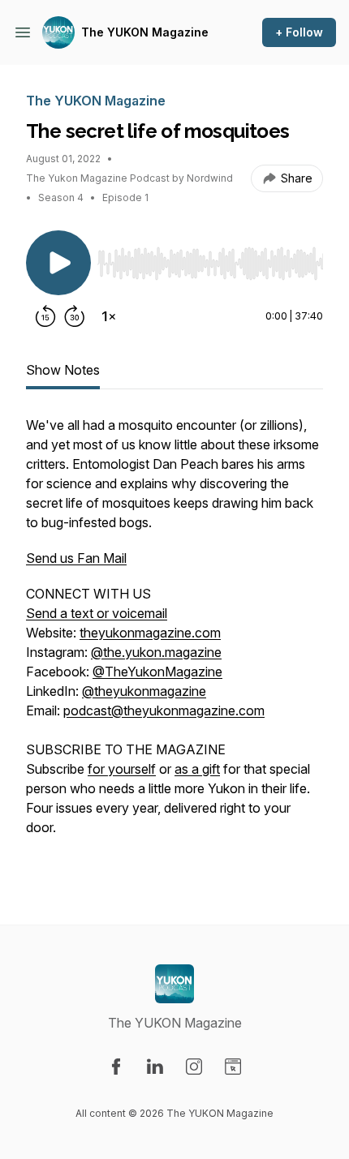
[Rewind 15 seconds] (45, 316)
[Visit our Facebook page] (116, 1066)
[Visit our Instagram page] (194, 1066)
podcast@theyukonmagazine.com (164, 710)
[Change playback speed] (109, 316)
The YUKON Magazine (145, 32)
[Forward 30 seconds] (74, 316)
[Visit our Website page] (233, 1066)
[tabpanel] (174, 644)
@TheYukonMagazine (157, 671)
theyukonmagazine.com (150, 633)
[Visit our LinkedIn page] (155, 1066)
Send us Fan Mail (76, 558)
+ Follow (299, 32)
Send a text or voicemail (96, 613)
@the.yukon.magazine (156, 652)
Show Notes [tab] (63, 370)
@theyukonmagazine (144, 691)
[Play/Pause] (58, 262)
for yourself (122, 769)
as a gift (197, 769)
